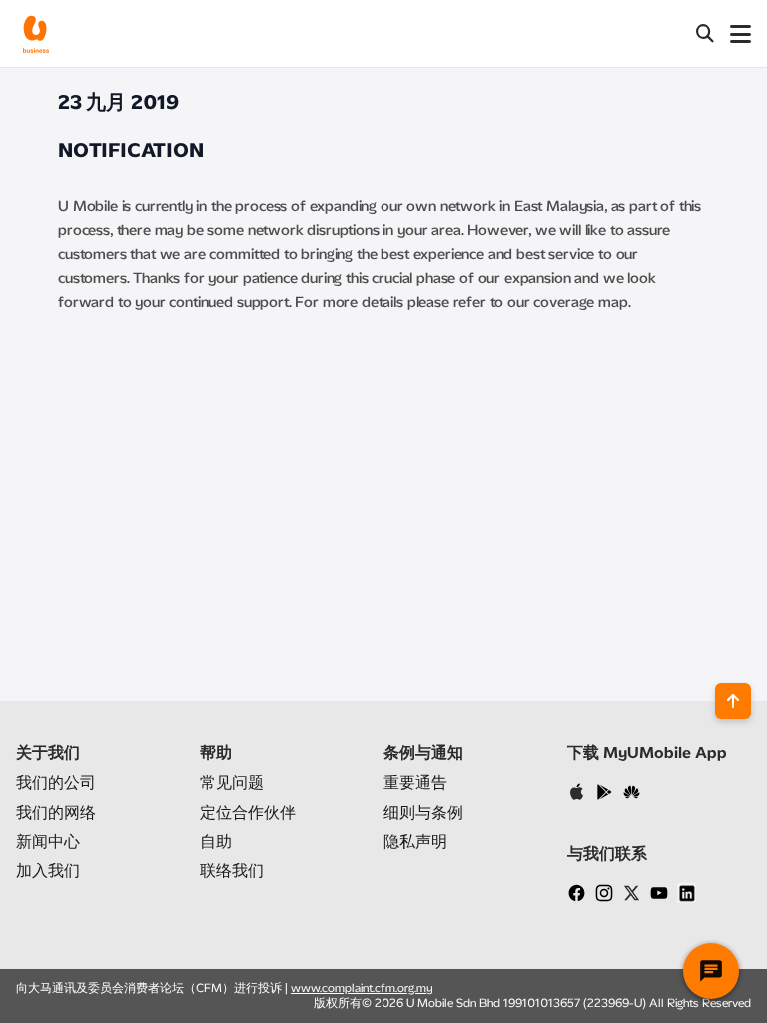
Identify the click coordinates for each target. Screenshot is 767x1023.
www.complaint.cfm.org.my (362, 988)
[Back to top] (733, 701)
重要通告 (415, 782)
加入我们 (48, 870)
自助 (216, 841)
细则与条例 (423, 812)
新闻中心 (48, 841)
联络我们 (232, 870)
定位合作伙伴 (248, 812)
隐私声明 (415, 841)
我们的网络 (56, 812)
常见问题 (232, 782)
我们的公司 (56, 782)
